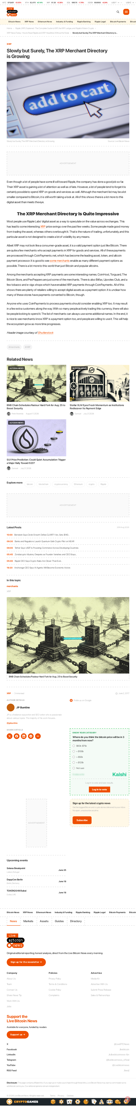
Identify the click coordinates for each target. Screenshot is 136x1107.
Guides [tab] (59, 921)
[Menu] (126, 12)
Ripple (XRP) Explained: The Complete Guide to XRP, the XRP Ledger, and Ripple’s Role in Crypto (54, 28)
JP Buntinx (23, 707)
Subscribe (82, 820)
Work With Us (13, 1001)
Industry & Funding (64, 22)
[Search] (118, 12)
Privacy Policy (55, 978)
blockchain (43, 484)
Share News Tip (14, 995)
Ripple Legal (100, 22)
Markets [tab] (28, 921)
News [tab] (13, 921)
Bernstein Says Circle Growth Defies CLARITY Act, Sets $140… (41, 534)
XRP (9, 591)
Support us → (17, 1034)
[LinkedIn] (24, 736)
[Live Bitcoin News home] (12, 11)
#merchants (14, 347)
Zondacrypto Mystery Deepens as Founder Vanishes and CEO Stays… (46, 554)
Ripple (103, 484)
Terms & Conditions (58, 984)
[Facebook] (16, 736)
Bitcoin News (14, 22)
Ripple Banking (84, 22)
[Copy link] (38, 736)
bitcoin (30, 484)
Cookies (70, 1095)
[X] (9, 736)
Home (9, 28)
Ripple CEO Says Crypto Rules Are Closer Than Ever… (38, 561)
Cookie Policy (55, 989)
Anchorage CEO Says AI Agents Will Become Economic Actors (42, 567)
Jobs (9, 1006)
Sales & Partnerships (100, 995)
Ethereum (78, 484)
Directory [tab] (76, 921)
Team (9, 984)
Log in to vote (99, 789)
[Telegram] (31, 736)
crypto (92, 484)
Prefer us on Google (80, 700)
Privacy (61, 1095)
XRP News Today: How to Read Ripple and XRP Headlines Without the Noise (38, 33)
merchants (12, 586)
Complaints (54, 995)
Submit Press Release (101, 989)
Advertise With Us (99, 984)
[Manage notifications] (128, 1099)
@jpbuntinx (12, 723)
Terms (52, 1095)
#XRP (27, 347)
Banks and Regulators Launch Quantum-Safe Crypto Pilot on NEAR (44, 541)
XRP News (29, 22)
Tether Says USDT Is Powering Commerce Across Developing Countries (46, 548)
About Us (11, 978)
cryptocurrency (61, 484)
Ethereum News (45, 22)
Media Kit (95, 978)
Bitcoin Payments (118, 22)
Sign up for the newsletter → (26, 962)
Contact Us (12, 989)
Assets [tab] (44, 921)
